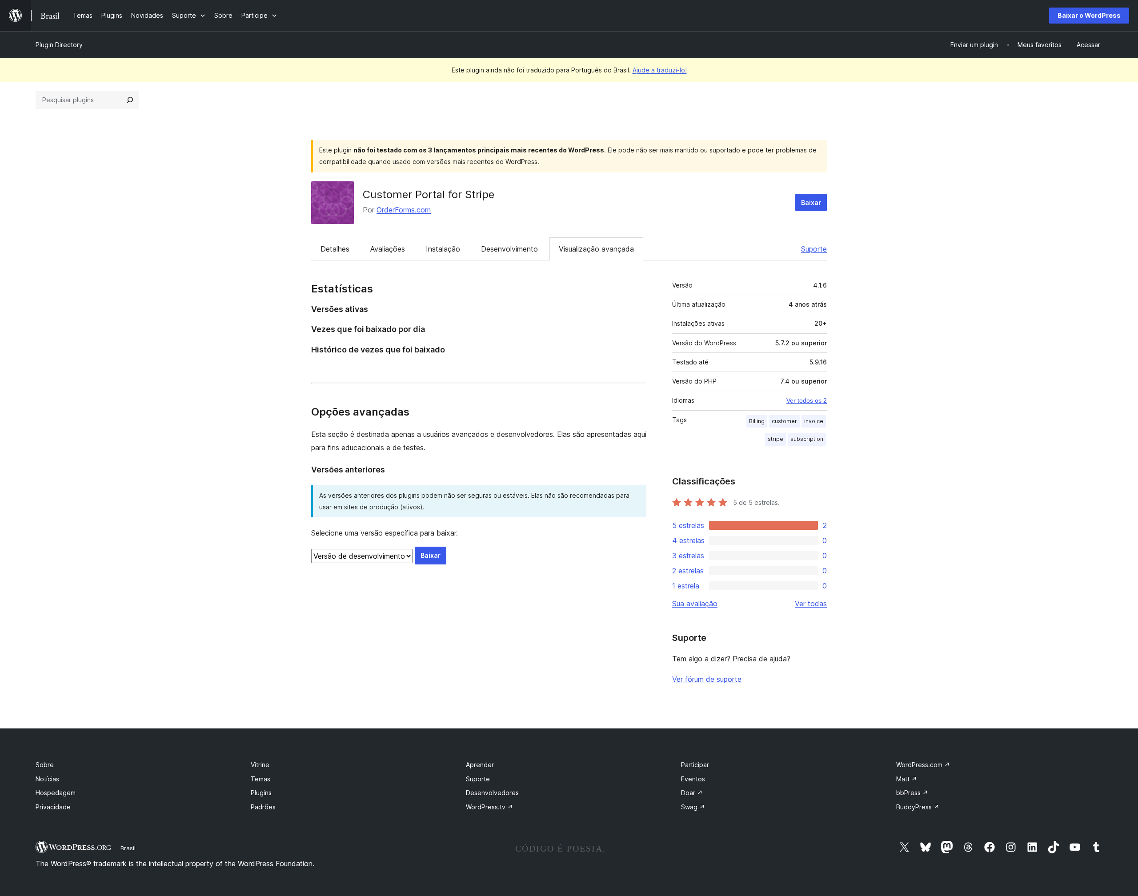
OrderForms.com (404, 209)
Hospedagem (56, 792)
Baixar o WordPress (1089, 15)
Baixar (811, 202)
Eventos (693, 779)
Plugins (261, 792)
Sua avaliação (694, 603)
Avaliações (387, 248)
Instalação (443, 248)
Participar (695, 764)
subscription (806, 439)
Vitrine (260, 764)
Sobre (45, 764)
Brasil (128, 848)
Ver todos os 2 (806, 400)
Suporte (814, 248)
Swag (693, 807)
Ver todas (811, 603)
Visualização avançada (596, 248)
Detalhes (335, 248)
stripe (775, 439)
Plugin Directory (59, 44)
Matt (906, 779)
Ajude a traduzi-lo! (660, 70)
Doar (692, 792)
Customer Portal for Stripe (428, 194)
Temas (260, 779)
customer (784, 421)
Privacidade (53, 807)
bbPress (912, 792)
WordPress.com (923, 764)
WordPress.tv (489, 807)
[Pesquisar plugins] (130, 100)
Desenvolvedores (492, 792)
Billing (757, 421)
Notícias (47, 779)
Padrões (263, 807)
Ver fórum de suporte (706, 679)
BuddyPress (917, 807)
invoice (813, 421)
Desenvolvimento (509, 248)
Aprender (480, 764)
